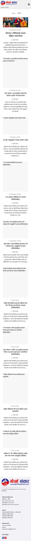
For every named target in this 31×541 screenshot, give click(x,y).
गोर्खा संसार (15, 40)
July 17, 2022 (15, 347)
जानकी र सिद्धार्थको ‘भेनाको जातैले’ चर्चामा (15, 140)
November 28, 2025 (15, 30)
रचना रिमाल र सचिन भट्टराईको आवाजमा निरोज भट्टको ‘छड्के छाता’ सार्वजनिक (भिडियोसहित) (15, 352)
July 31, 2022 (15, 300)
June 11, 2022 (15, 450)
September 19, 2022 (15, 241)
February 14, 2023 (15, 90)
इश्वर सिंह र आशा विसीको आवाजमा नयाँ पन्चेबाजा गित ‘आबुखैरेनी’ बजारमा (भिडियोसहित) (15, 246)
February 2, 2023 (15, 137)
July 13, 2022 (15, 406)
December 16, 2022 (15, 194)
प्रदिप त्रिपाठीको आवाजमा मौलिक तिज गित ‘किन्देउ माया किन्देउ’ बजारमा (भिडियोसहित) (15, 305)
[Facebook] (3, 538)
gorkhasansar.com (13, 489)
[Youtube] (6, 538)
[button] (28, 4)
